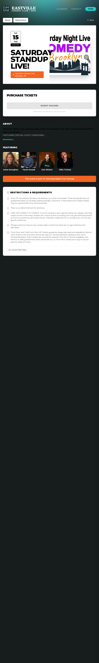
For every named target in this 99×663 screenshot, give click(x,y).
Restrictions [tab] (20, 20)
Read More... (8, 139)
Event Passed (49, 106)
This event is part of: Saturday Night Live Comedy (49, 179)
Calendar (62, 9)
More (90, 9)
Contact (76, 9)
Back (92, 20)
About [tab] (7, 20)
